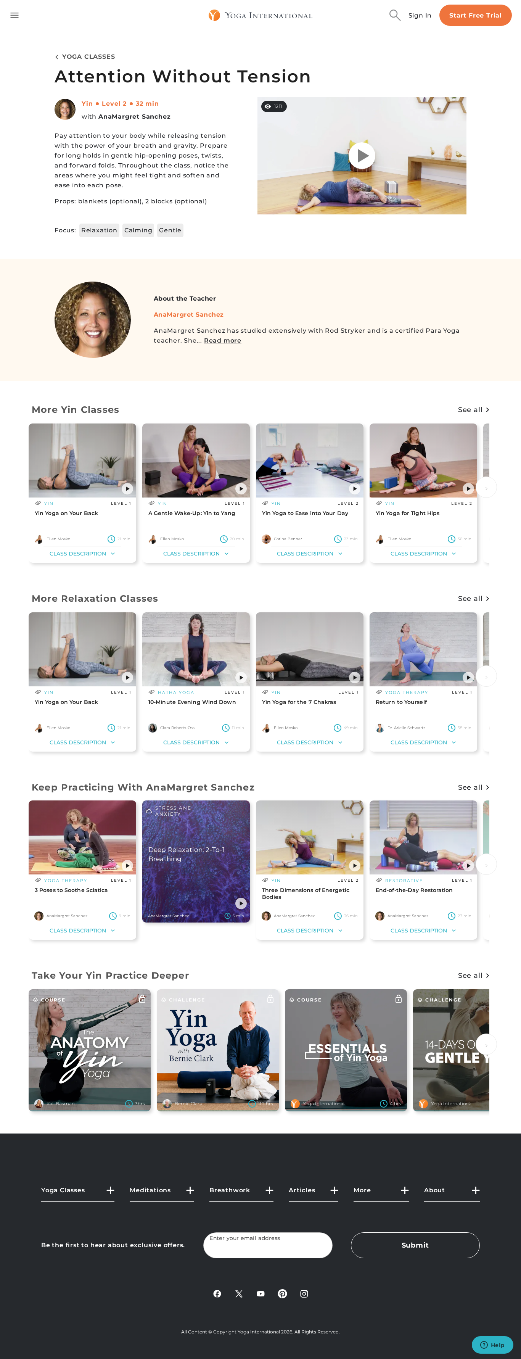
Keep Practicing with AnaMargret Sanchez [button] (143, 787)
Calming (138, 230)
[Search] (395, 15)
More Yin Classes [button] (75, 409)
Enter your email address (244, 1238)
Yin (87, 103)
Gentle (170, 230)
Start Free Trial (475, 15)
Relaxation (99, 230)
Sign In (420, 15)
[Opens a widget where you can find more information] (492, 1345)
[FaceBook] (217, 1293)
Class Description (78, 553)
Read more (222, 340)
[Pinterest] (282, 1293)
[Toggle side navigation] (14, 15)
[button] (127, 488)
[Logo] (261, 15)
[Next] (486, 487)
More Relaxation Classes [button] (95, 598)
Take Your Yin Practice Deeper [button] (110, 975)
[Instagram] (304, 1293)
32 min (147, 103)
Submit (415, 1245)
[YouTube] (260, 1293)
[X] (239, 1293)
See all (470, 410)
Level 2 (114, 103)
